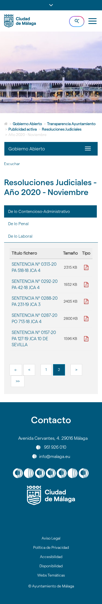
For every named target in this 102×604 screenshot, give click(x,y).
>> (18, 381)
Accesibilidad (51, 557)
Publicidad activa (22, 129)
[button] (51, 5)
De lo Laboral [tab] (20, 236)
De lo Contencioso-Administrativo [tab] (39, 211)
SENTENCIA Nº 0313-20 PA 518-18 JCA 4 (34, 267)
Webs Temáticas (51, 575)
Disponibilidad (51, 566)
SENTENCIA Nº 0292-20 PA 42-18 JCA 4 (35, 284)
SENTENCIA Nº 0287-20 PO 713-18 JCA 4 (34, 318)
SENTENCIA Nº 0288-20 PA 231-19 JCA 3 (35, 301)
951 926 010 (55, 447)
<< (15, 369)
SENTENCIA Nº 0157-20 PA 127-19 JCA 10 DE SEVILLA (34, 338)
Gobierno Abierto (27, 124)
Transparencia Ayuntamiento (71, 124)
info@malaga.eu (54, 456)
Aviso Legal (51, 538)
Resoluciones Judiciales (61, 129)
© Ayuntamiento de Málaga (51, 586)
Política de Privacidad (51, 547)
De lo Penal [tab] (18, 223)
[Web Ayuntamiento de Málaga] (51, 495)
